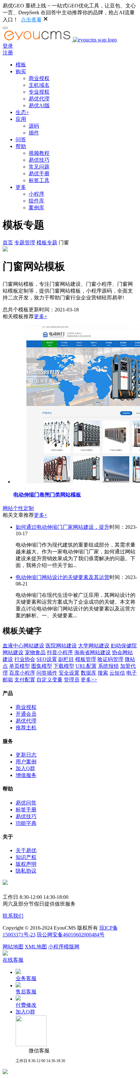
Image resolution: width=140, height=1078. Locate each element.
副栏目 (66, 659)
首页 (8, 242)
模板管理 (85, 659)
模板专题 (46, 242)
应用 (21, 119)
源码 (34, 126)
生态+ (22, 112)
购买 (21, 71)
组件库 (36, 200)
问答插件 (46, 673)
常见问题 (39, 166)
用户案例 (26, 761)
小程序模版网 (63, 946)
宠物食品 (35, 652)
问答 (21, 139)
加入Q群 (25, 768)
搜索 (103, 673)
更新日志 (26, 755)
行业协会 (24, 659)
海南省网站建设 (92, 652)
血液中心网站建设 (23, 645)
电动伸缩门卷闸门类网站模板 (47, 494)
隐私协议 (26, 871)
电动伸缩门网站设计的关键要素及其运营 (62, 577)
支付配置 (24, 679)
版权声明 (26, 864)
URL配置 (86, 666)
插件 (34, 132)
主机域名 (39, 85)
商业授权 (39, 78)
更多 (21, 187)
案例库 (36, 207)
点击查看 (31, 19)
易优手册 (39, 173)
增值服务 (26, 775)
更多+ (40, 316)
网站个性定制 (18, 508)
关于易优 (26, 850)
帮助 (21, 146)
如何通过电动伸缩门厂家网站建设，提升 (62, 527)
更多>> (89, 679)
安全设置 (69, 673)
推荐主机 (26, 727)
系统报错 (108, 666)
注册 (8, 52)
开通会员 (26, 714)
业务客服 (26, 978)
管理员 (71, 679)
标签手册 (26, 809)
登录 (8, 46)
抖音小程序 (60, 652)
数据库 (88, 673)
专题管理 (24, 242)
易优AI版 (39, 105)
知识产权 (26, 857)
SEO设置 (46, 659)
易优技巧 (39, 160)
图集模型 (41, 666)
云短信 (117, 673)
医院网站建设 (61, 645)
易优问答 (26, 803)
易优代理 (39, 98)
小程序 (36, 194)
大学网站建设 (93, 645)
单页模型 (19, 666)
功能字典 (26, 823)
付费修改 (26, 1005)
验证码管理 (110, 659)
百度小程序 (22, 673)
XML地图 (36, 946)
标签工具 (39, 180)
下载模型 (63, 666)
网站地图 (13, 946)
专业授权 (39, 92)
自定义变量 (49, 679)
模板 (21, 64)
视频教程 (39, 153)
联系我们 (13, 916)
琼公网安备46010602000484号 (71, 934)
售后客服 (26, 991)
